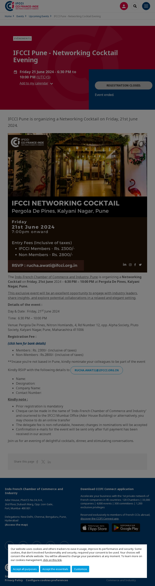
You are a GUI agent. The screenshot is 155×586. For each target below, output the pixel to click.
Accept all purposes (25, 569)
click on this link (52, 560)
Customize (80, 569)
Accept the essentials (55, 569)
